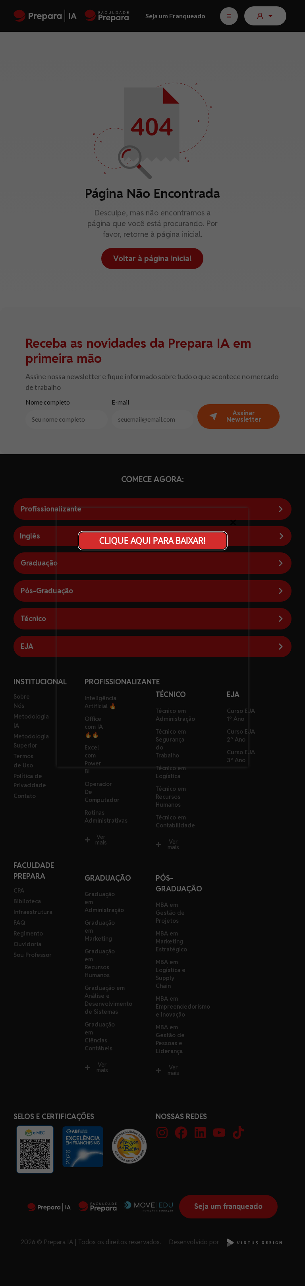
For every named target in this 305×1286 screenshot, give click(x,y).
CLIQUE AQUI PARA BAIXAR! (152, 540)
